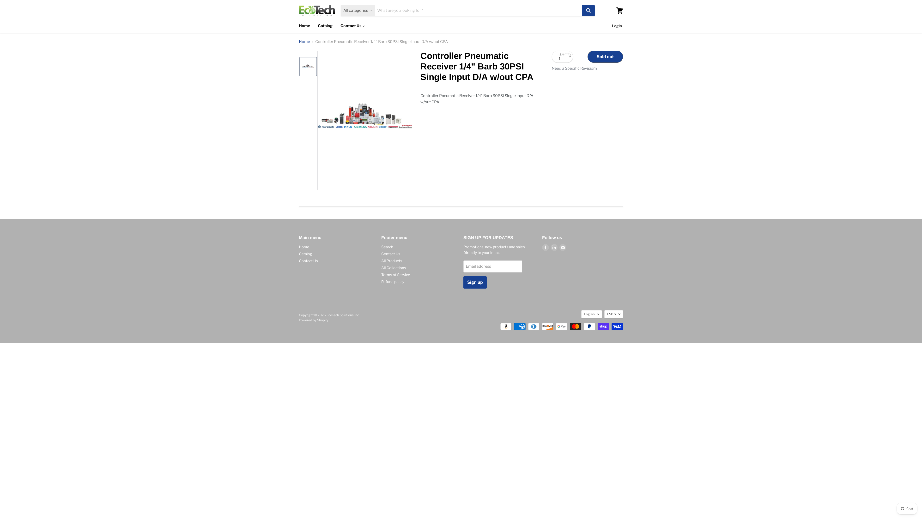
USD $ (611, 314)
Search (387, 247)
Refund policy (392, 282)
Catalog (325, 26)
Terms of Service (395, 275)
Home (304, 26)
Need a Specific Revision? (574, 68)
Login (617, 26)
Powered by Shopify (313, 320)
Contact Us (351, 26)
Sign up (475, 282)
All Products (391, 261)
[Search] (588, 10)
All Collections (393, 268)
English (589, 314)
